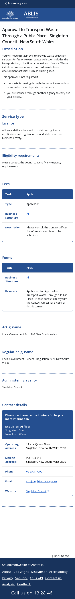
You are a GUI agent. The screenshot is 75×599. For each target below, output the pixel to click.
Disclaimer (39, 572)
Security (21, 578)
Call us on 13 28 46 (32, 593)
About (6, 572)
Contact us (53, 578)
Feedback (24, 584)
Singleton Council (37, 491)
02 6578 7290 (34, 471)
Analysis (8, 584)
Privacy (7, 578)
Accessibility (58, 572)
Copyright (21, 572)
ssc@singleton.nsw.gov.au (41, 481)
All (28, 214)
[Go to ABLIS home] (20, 14)
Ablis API (36, 578)
